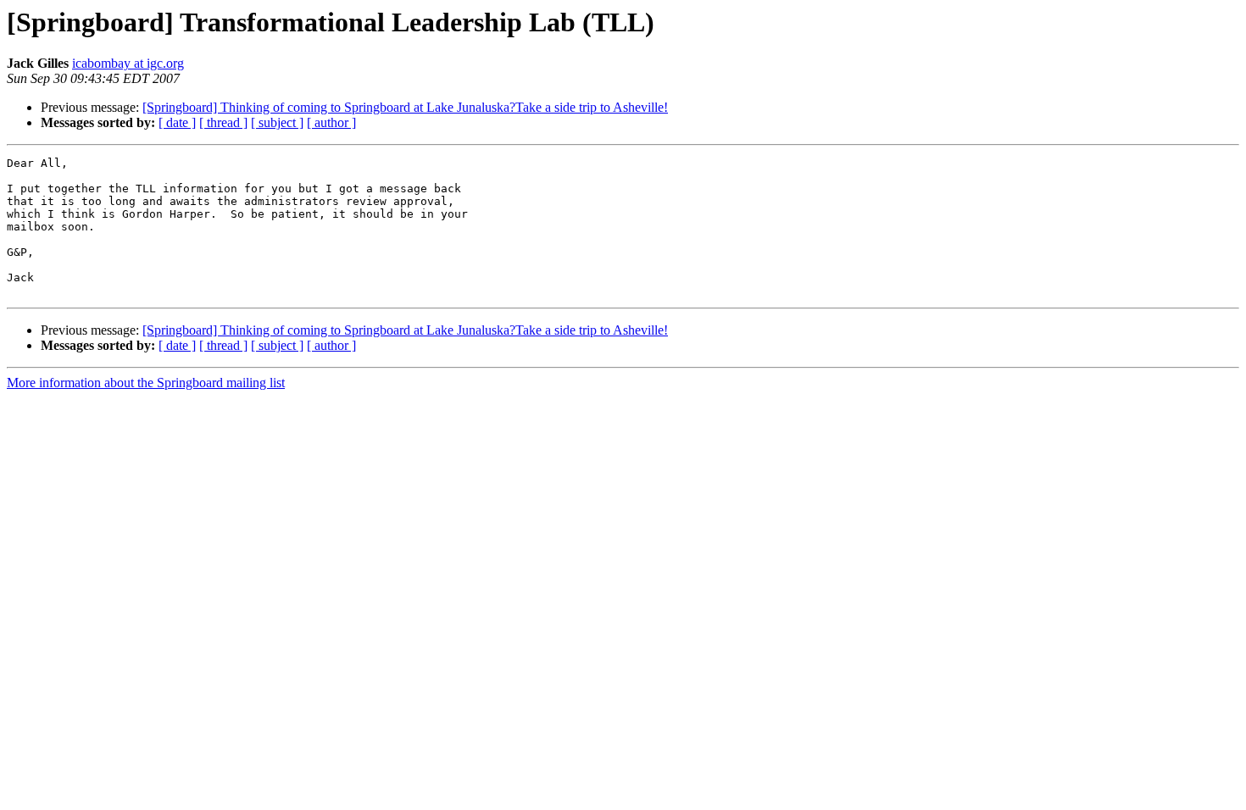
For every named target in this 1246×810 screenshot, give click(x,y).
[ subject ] (277, 122)
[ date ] (177, 122)
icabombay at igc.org (128, 63)
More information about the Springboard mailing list (146, 382)
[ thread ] (223, 122)
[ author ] (331, 122)
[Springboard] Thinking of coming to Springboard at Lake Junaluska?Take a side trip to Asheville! (405, 107)
